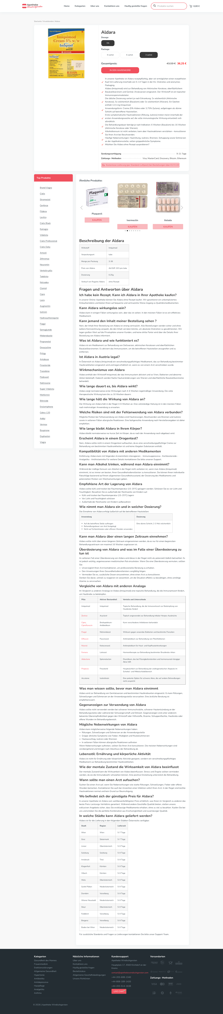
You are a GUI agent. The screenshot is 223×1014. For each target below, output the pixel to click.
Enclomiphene (46, 406)
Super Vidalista (47, 389)
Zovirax (84, 615)
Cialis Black (45, 223)
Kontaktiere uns (111, 6)
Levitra (43, 217)
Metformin (45, 394)
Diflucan (84, 639)
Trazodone (45, 371)
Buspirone (44, 430)
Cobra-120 (45, 412)
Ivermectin (132, 220)
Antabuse (44, 359)
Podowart (44, 377)
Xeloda (168, 220)
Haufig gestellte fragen (136, 6)
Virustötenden (48, 21)
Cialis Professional (48, 241)
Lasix (42, 300)
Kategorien (80, 6)
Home (67, 6)
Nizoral (84, 645)
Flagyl (43, 323)
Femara (84, 652)
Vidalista (44, 235)
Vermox (43, 424)
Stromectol (45, 199)
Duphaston (45, 436)
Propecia (85, 668)
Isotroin (43, 312)
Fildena (43, 211)
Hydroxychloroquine (49, 318)
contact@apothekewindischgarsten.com (130, 972)
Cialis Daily (45, 246)
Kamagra (44, 229)
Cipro (42, 294)
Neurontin (44, 264)
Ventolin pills (46, 270)
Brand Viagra (46, 187)
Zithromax (44, 258)
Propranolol (45, 341)
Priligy (43, 353)
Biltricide (44, 400)
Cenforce (44, 205)
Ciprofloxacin (86, 625)
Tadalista (44, 276)
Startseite (38, 21)
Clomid (43, 288)
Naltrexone (45, 383)
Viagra (43, 442)
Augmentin (45, 306)
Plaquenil (97, 214)
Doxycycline (45, 347)
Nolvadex (44, 282)
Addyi (42, 418)
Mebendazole (46, 335)
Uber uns (94, 6)
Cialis (42, 193)
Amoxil (43, 252)
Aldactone (85, 659)
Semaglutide (46, 329)
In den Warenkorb (120, 70)
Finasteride (45, 365)
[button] (97, 220)
